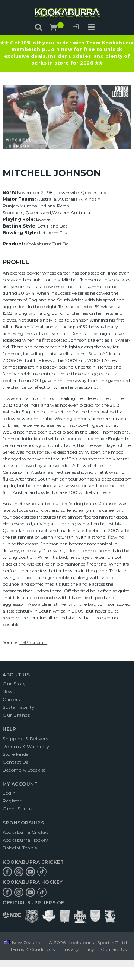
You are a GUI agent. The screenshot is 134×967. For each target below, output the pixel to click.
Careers (11, 699)
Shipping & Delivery (26, 738)
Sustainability (19, 707)
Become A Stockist (24, 770)
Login (75, 28)
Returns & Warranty (26, 746)
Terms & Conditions (32, 949)
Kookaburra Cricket (25, 832)
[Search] (38, 27)
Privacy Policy (78, 949)
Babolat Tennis (20, 848)
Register (12, 801)
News (9, 691)
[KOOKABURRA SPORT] (67, 12)
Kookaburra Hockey (25, 840)
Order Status (17, 808)
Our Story (14, 683)
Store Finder (17, 754)
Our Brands (16, 715)
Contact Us (15, 762)
